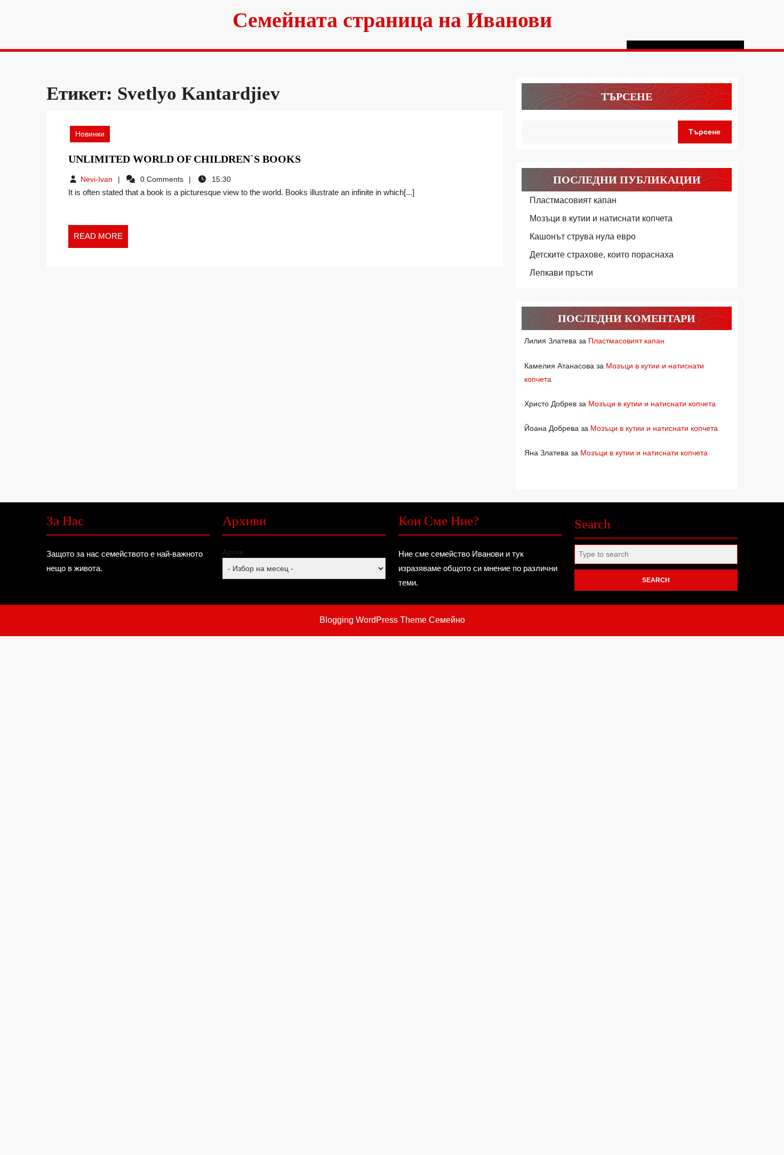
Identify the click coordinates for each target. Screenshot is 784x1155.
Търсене (626, 96)
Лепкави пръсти (561, 272)
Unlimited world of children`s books (184, 159)
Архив (232, 552)
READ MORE (101, 239)
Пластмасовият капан (573, 200)
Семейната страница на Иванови (392, 20)
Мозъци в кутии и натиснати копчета (601, 218)
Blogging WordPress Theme (373, 619)
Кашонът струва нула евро (583, 236)
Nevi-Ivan (97, 179)
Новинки (90, 134)
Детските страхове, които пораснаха (602, 254)
